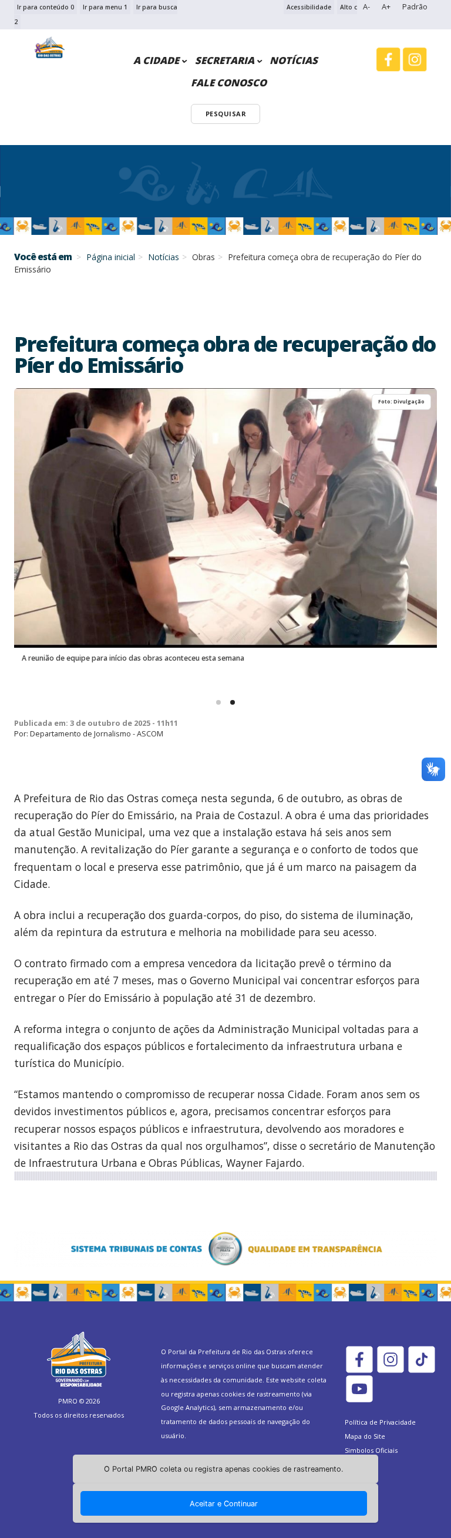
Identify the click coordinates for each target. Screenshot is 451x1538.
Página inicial (110, 256)
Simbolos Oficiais (371, 1450)
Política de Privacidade (380, 1422)
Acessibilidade (309, 7)
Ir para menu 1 (105, 7)
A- (366, 6)
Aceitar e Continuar (224, 1503)
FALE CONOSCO (229, 82)
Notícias (163, 256)
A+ (386, 6)
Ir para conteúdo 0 (45, 7)
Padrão (415, 6)
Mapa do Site (365, 1436)
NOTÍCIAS (294, 60)
